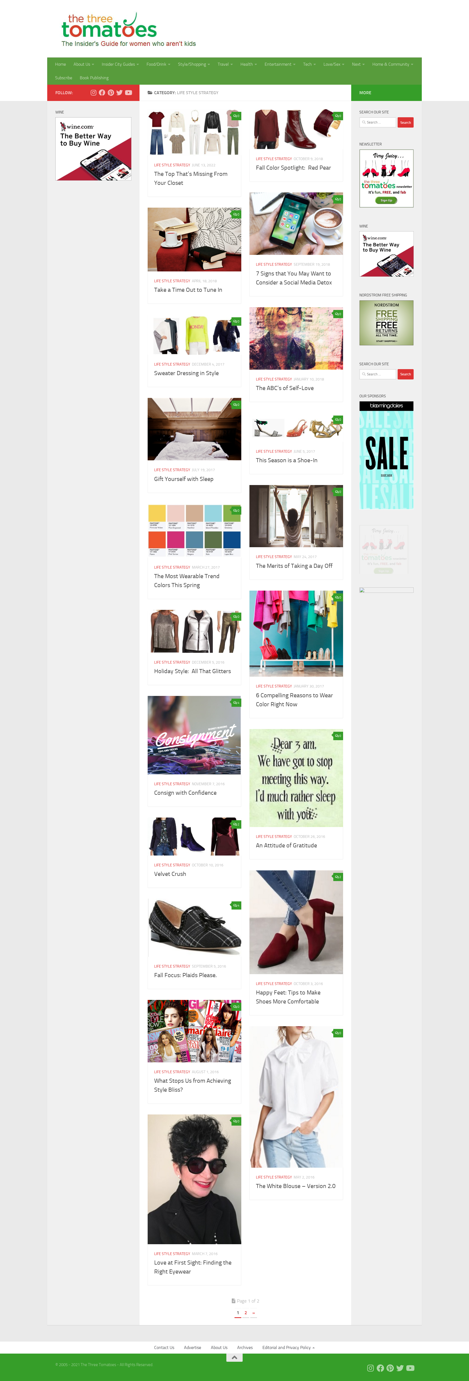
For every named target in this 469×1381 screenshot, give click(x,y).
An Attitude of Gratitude (286, 845)
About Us (82, 64)
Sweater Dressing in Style (186, 373)
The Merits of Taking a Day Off (294, 565)
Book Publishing (94, 77)
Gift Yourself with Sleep (185, 479)
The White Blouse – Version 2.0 (295, 1186)
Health (246, 64)
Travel (223, 64)
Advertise (192, 1347)
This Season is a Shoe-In (287, 460)
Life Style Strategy (172, 165)
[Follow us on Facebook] (102, 92)
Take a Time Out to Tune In (188, 289)
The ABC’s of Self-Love (285, 388)
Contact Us (164, 1347)
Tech (307, 64)
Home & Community (390, 64)
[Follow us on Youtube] (128, 92)
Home (60, 64)
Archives (245, 1347)
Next (356, 64)
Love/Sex (332, 64)
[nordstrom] (386, 344)
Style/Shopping (192, 64)
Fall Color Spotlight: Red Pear (293, 167)
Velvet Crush (170, 874)
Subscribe (63, 77)
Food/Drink (156, 64)
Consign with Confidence (185, 792)
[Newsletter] (386, 206)
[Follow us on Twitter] (119, 92)
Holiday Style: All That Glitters (192, 671)
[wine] (93, 179)
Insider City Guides (118, 64)
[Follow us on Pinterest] (110, 92)
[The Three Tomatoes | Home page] (126, 29)
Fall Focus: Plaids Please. (185, 975)
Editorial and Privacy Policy (286, 1347)
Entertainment (278, 64)
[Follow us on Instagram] (93, 92)
